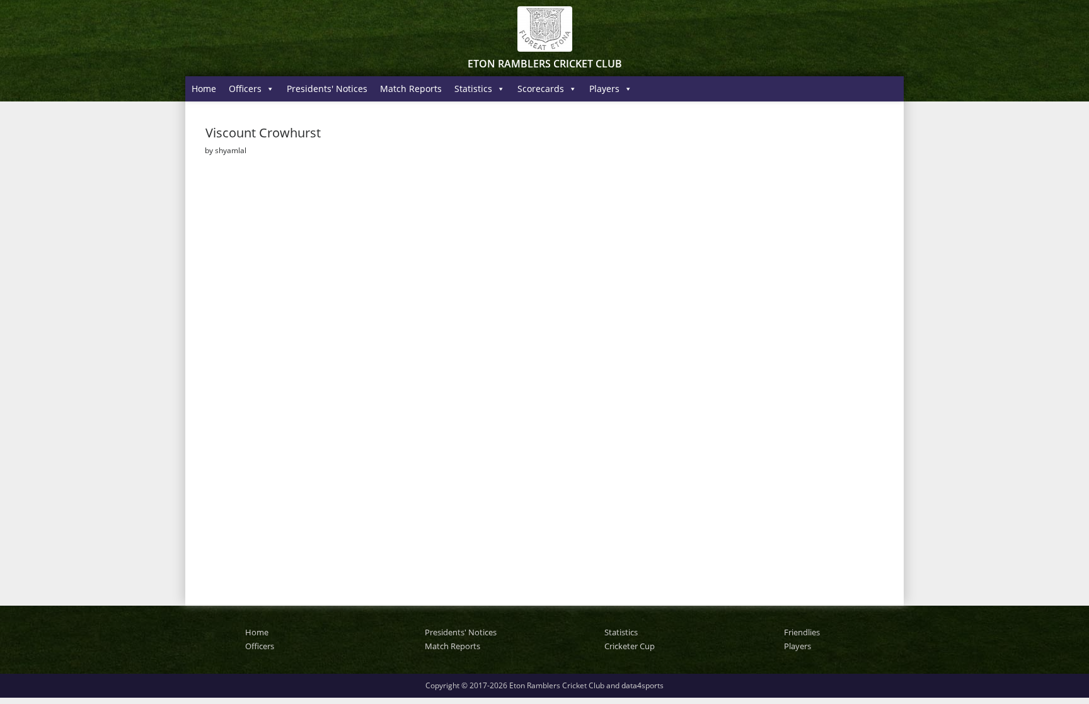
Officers (245, 89)
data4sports (642, 685)
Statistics (473, 89)
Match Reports (411, 89)
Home (204, 89)
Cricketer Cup (629, 646)
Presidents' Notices (327, 89)
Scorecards (540, 89)
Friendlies (802, 632)
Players (604, 89)
